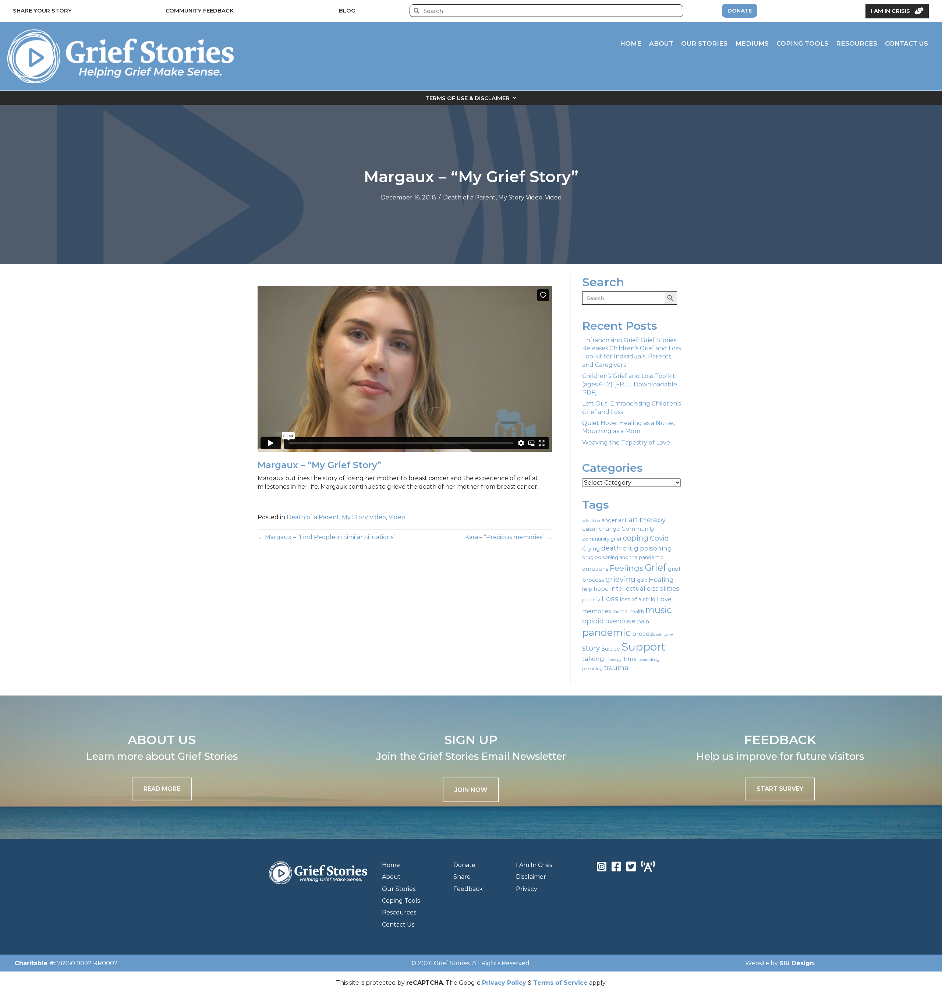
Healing (661, 579)
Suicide (611, 648)
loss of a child (637, 599)
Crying (591, 548)
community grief (601, 539)
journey (591, 599)
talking (593, 658)
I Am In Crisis (534, 864)
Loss (610, 598)
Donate (464, 864)
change (609, 528)
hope (601, 588)
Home (391, 864)
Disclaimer (531, 876)
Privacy (526, 888)
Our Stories (398, 888)
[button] (471, 790)
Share (462, 876)
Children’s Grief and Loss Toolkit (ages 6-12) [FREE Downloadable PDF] (629, 384)
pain (643, 621)
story (591, 648)
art (622, 520)
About (391, 876)
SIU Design (796, 963)
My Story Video (520, 197)
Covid (659, 538)
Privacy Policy (504, 982)
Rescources (399, 912)
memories (596, 611)
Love (664, 599)
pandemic (606, 632)
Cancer (589, 529)
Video (553, 197)
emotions (595, 569)
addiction (591, 521)
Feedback (468, 888)
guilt (642, 580)
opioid (593, 621)
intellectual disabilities (644, 588)
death (611, 548)
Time (630, 658)
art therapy (647, 520)
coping (635, 537)
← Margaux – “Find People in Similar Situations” (327, 537)
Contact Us (398, 924)
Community (637, 528)
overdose (620, 621)
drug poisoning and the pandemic (622, 557)
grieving (620, 579)
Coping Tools (401, 900)
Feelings (626, 568)
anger (609, 520)
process (643, 633)
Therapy (613, 659)
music (658, 610)
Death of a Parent (469, 197)
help (587, 589)
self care (664, 634)
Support (643, 646)
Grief (655, 567)
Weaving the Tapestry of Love (626, 442)
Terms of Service (560, 982)
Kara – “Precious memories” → (508, 537)
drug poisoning (647, 548)
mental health (628, 611)
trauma (616, 668)
